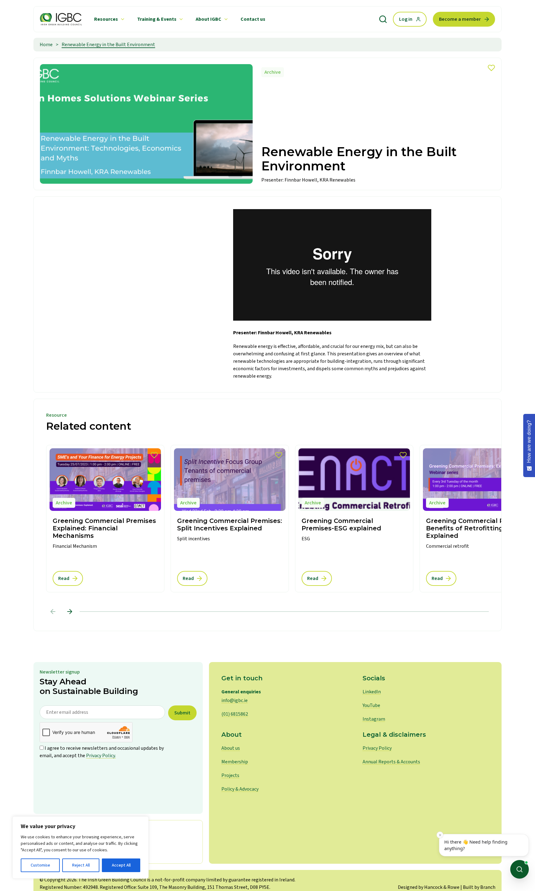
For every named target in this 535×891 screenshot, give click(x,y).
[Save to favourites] (491, 68)
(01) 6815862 (234, 714)
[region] (80, 847)
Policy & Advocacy (240, 789)
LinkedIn (372, 691)
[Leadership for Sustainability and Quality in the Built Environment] (61, 19)
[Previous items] (53, 611)
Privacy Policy (377, 748)
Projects (230, 775)
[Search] (383, 19)
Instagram (374, 719)
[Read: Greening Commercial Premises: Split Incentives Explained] (230, 518)
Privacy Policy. (101, 755)
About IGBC (208, 19)
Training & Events (156, 19)
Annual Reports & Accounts (391, 761)
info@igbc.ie (234, 700)
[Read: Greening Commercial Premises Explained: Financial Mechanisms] (105, 518)
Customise (40, 865)
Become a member (460, 19)
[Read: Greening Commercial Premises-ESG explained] (354, 518)
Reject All (81, 865)
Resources (106, 19)
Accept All (121, 865)
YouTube (371, 705)
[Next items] (69, 611)
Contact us (253, 19)
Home (46, 44)
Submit (182, 712)
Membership (234, 761)
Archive (272, 72)
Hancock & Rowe (441, 887)
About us (230, 748)
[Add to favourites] (154, 455)
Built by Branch (479, 887)
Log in (405, 19)
